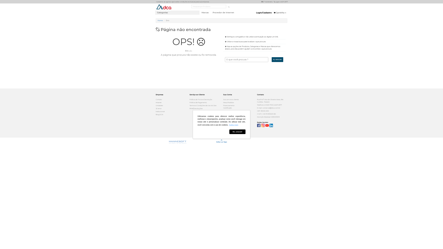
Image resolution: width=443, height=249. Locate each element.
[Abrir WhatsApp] (437, 243)
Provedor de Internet (223, 13)
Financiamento (229, 105)
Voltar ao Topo (221, 142)
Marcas (205, 13)
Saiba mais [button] (233, 125)
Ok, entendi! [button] (237, 132)
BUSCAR (278, 59)
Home (160, 20)
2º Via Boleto (268, 2)
